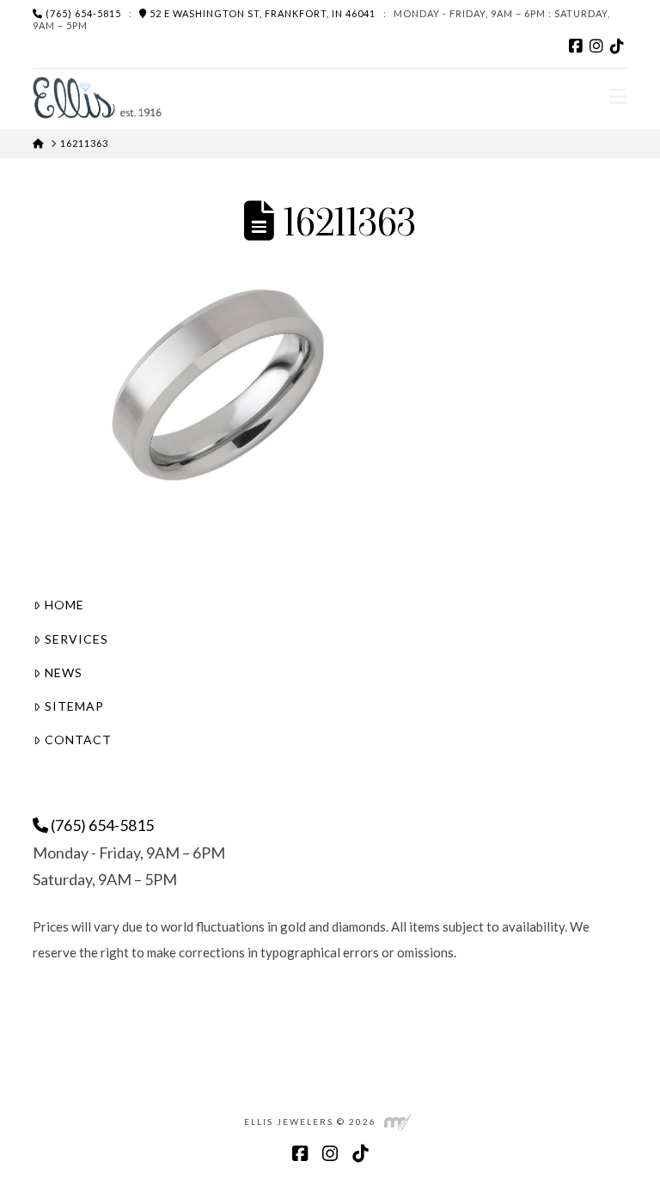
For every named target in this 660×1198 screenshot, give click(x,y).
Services (76, 639)
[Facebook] (575, 46)
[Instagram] (596, 46)
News (63, 672)
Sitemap (74, 706)
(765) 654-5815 (82, 13)
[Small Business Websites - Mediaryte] (398, 1120)
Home (64, 604)
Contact (78, 739)
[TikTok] (617, 46)
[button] (618, 96)
